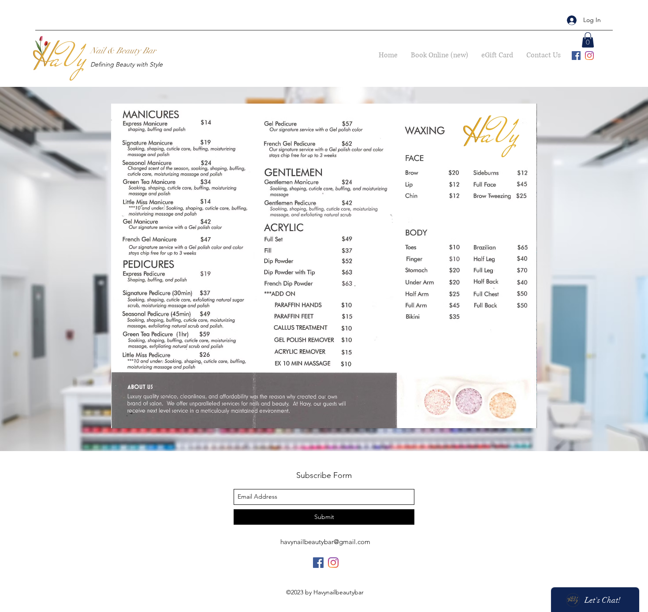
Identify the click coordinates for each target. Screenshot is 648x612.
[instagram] (589, 55)
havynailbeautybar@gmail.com (325, 541)
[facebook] (576, 55)
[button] (587, 40)
